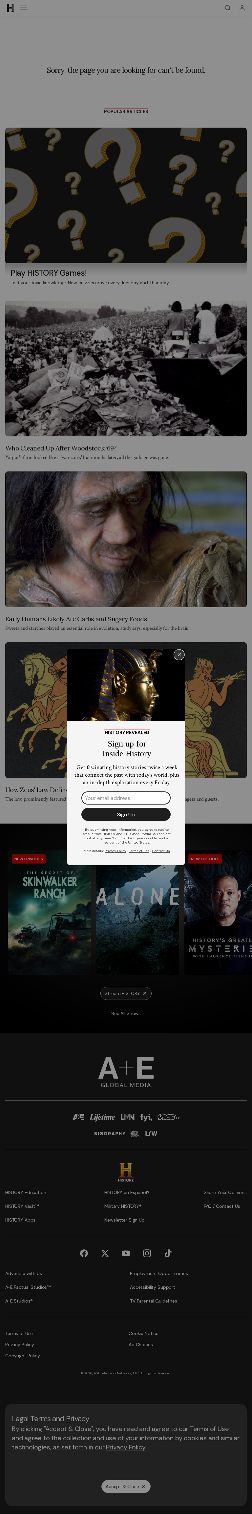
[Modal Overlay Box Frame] (126, 757)
